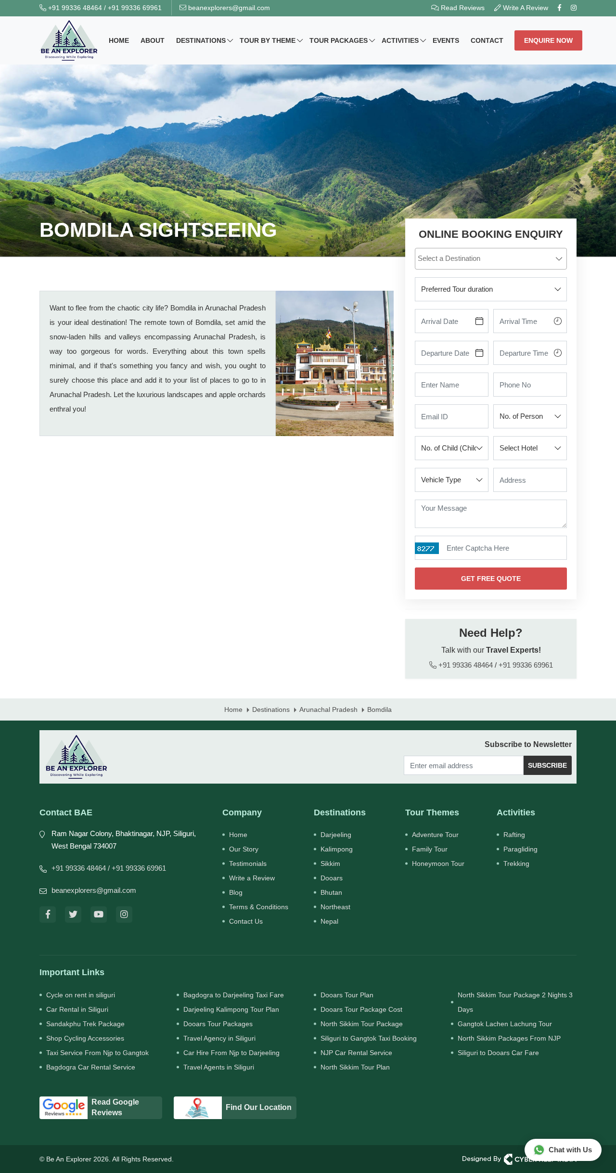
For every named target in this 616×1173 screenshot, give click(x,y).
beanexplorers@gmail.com (228, 8)
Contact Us (246, 921)
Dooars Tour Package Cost (361, 1009)
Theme (267, 40)
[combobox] (491, 259)
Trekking (516, 863)
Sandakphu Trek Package (85, 1024)
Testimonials (248, 863)
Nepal (329, 921)
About (153, 40)
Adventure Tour (435, 834)
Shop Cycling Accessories (85, 1038)
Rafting (514, 834)
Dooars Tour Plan (347, 995)
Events (446, 40)
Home (119, 40)
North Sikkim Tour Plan (355, 1067)
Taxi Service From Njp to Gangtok (97, 1053)
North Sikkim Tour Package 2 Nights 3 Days (515, 1002)
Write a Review (252, 878)
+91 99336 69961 (135, 8)
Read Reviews (462, 8)
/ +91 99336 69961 (137, 868)
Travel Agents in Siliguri (218, 1067)
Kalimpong (337, 849)
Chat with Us (570, 1150)
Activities (400, 40)
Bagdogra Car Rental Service (90, 1067)
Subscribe (547, 765)
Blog (236, 892)
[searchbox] (492, 258)
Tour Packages (338, 40)
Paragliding (520, 849)
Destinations (201, 40)
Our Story (243, 849)
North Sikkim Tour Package (362, 1024)
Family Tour (430, 849)
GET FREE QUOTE (491, 578)
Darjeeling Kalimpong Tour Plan (231, 1009)
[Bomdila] (335, 363)
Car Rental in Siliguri (77, 1009)
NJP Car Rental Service (356, 1053)
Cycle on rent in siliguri (80, 995)
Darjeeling (336, 834)
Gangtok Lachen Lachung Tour (505, 1024)
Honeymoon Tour (438, 863)
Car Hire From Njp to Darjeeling (231, 1053)
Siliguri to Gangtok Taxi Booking (369, 1038)
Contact (487, 40)
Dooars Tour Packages (218, 1024)
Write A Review (524, 8)
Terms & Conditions (258, 907)
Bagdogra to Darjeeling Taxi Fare (233, 995)
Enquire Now (548, 40)
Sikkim (330, 863)
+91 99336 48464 (74, 8)
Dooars (332, 878)
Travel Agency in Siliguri (219, 1038)
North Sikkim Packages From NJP (509, 1038)
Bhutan (331, 892)
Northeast (335, 907)
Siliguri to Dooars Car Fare (498, 1053)
